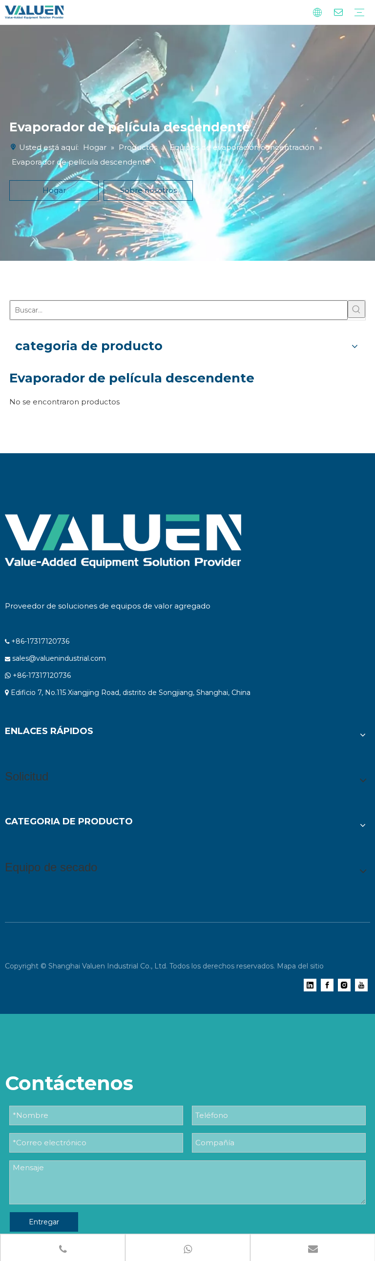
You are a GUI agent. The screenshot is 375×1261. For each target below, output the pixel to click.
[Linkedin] (310, 984)
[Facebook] (327, 984)
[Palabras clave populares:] (356, 309)
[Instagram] (344, 984)
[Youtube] (361, 984)
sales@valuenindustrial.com (59, 658)
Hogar (54, 190)
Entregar (44, 1222)
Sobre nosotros (148, 190)
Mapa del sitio (300, 966)
